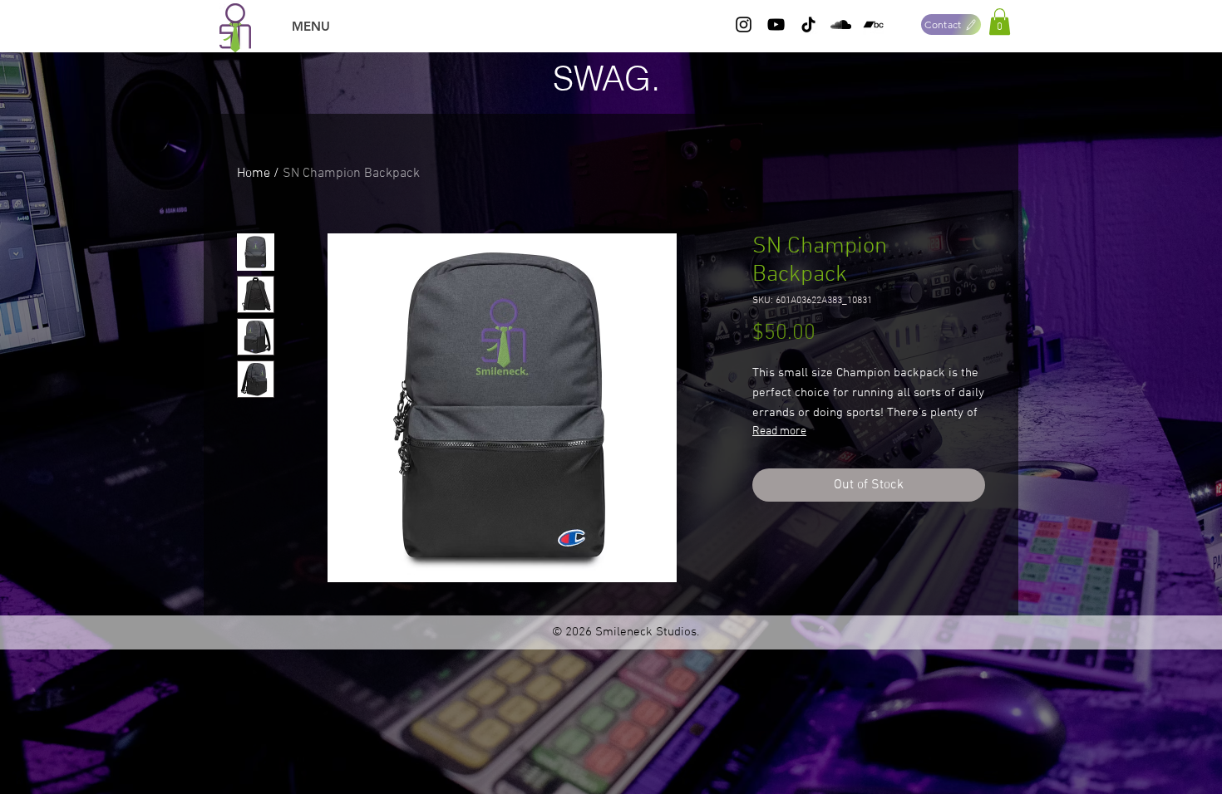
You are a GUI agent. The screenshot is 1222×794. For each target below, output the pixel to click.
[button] (999, 21)
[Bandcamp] (873, 24)
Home (253, 173)
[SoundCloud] (840, 24)
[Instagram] (743, 24)
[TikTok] (808, 24)
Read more (779, 431)
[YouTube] (776, 24)
